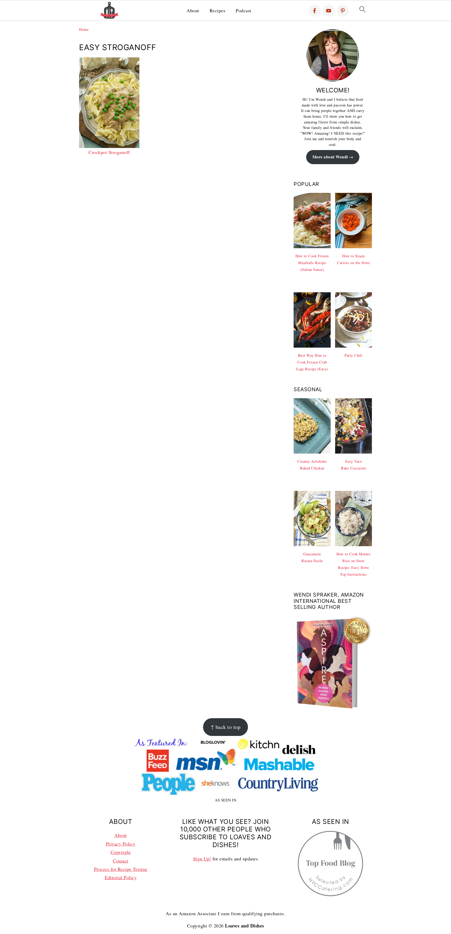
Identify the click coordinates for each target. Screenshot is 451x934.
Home (83, 29)
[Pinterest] (343, 11)
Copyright (121, 852)
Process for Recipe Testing (120, 869)
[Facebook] (314, 11)
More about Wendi (330, 157)
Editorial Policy (121, 877)
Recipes (217, 11)
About (193, 11)
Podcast (243, 11)
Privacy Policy (120, 844)
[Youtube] (329, 11)
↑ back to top (226, 726)
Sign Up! (202, 858)
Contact (120, 861)
